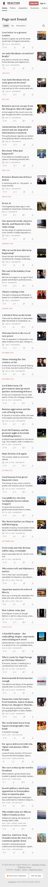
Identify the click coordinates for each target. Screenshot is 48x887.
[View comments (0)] (14, 47)
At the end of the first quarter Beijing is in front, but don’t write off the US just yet (17, 366)
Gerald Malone (18, 758)
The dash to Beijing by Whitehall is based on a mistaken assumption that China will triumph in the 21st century (18, 296)
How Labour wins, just (13, 610)
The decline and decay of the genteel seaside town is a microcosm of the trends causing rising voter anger (17, 685)
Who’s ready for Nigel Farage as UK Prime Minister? (17, 658)
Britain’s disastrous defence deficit (17, 178)
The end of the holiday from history (16, 272)
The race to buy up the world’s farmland (17, 769)
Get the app (36, 876)
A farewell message (10, 732)
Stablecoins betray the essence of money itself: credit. (16, 819)
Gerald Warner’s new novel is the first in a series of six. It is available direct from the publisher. (18, 643)
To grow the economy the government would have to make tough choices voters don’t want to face (16, 508)
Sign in (43, 3)
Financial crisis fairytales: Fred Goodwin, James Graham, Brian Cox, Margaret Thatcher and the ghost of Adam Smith (18, 702)
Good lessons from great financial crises (15, 478)
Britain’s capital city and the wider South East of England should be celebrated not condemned (16, 39)
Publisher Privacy (39, 865)
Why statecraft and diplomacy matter (18, 570)
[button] (4, 8)
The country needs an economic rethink (15, 458)
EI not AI (6, 203)
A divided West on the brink (16, 315)
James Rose (16, 779)
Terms (24, 869)
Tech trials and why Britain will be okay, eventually (16, 549)
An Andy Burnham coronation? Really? (18, 55)
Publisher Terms (24, 867)
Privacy (18, 869)
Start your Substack (17, 876)
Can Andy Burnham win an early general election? (15, 81)
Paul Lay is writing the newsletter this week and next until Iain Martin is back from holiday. (18, 596)
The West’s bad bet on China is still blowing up (17, 523)
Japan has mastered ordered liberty (17, 591)
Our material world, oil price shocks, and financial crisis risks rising (17, 224)
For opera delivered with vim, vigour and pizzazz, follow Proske (17, 747)
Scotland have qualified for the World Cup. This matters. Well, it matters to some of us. (17, 440)
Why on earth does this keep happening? (17, 251)
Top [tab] (12, 26)
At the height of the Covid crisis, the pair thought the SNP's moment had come (17, 113)
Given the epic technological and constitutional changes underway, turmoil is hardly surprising (16, 257)
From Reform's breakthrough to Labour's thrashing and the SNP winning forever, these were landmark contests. (18, 158)
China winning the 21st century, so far (14, 361)
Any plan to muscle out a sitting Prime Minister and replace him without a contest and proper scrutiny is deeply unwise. (18, 60)
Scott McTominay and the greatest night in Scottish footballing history (15, 433)
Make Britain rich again (14, 453)
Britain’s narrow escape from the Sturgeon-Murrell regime (17, 107)
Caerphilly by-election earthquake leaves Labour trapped (15, 501)
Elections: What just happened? (12, 152)
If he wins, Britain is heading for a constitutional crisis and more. (16, 664)
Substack (12, 882)
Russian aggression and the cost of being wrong (16, 410)
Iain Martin (15, 44)
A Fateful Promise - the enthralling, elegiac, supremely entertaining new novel (18, 636)
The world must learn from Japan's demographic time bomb (16, 726)
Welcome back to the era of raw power (16, 334)
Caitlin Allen (17, 735)
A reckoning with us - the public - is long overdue (17, 184)
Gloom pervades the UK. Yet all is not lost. (17, 555)
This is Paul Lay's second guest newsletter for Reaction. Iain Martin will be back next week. (17, 575)
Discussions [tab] (20, 26)
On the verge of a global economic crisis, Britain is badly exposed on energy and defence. (16, 231)
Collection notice (35, 869)
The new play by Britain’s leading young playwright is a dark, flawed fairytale (16, 709)
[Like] (3, 761)
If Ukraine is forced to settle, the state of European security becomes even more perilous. (18, 416)
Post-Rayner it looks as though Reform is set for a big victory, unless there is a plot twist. (17, 614)
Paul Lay (19, 580)
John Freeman (17, 849)
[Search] (43, 25)
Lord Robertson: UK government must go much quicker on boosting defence (17, 388)
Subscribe (34, 3)
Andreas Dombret (20, 826)
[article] (24, 40)
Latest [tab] (5, 26)
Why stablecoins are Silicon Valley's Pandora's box (16, 813)
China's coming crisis (13, 291)
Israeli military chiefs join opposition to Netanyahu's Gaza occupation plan (15, 791)
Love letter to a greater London (14, 34)
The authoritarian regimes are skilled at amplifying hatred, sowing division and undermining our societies (17, 137)
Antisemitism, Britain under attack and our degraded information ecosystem (17, 130)
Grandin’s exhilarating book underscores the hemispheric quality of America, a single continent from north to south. (17, 845)
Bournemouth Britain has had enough (17, 679)
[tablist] (14, 25)
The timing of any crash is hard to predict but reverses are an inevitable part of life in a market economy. (17, 484)
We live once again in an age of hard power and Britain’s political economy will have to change (18, 278)
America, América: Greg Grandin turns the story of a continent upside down (16, 838)
